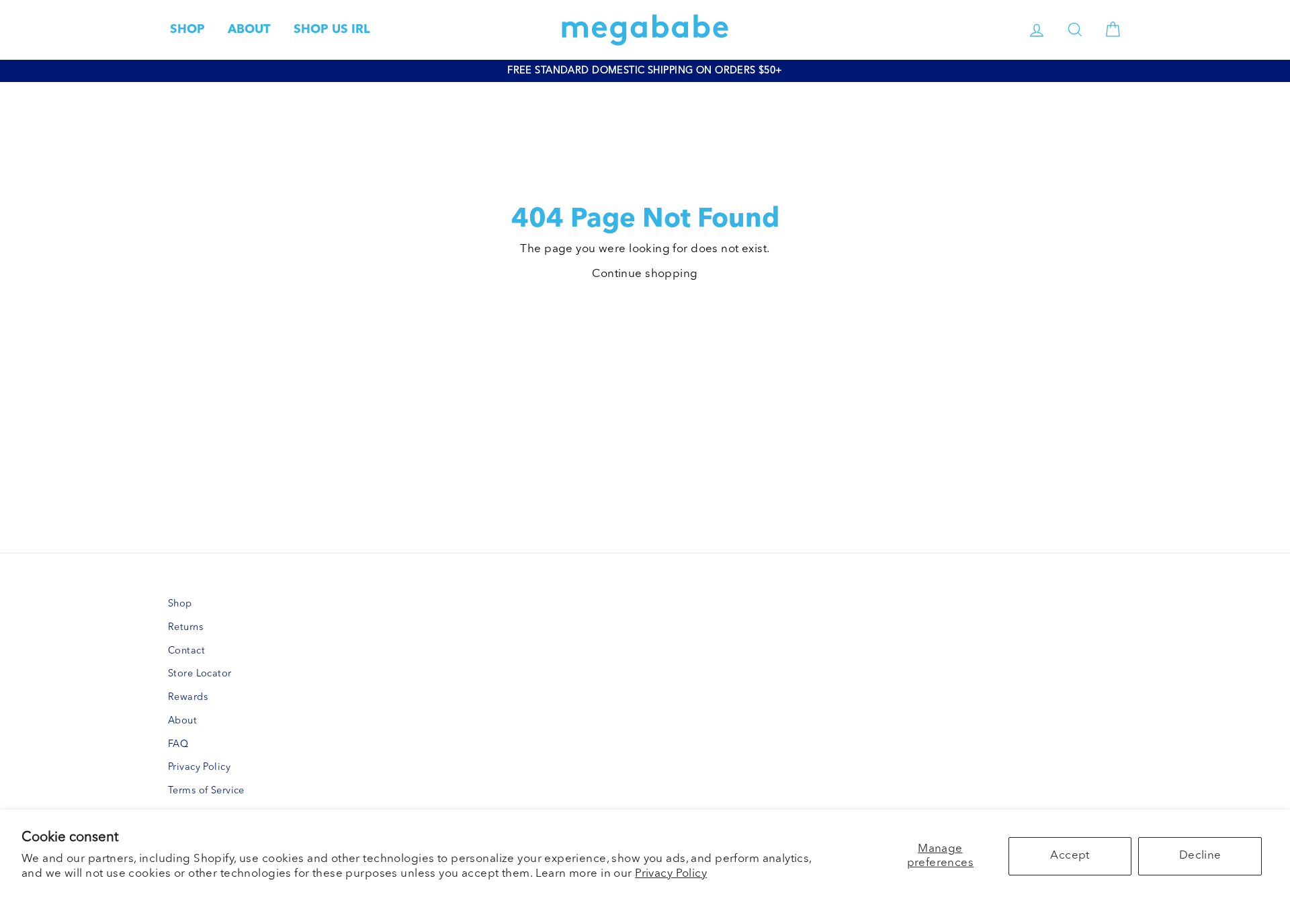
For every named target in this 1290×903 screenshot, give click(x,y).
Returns (185, 628)
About (182, 721)
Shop (180, 604)
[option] (645, 71)
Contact (186, 651)
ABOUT (249, 30)
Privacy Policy (671, 873)
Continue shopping (644, 274)
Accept (1070, 855)
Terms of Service (206, 791)
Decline (1200, 855)
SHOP (187, 30)
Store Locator (200, 674)
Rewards (188, 698)
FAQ (178, 745)
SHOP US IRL (332, 30)
